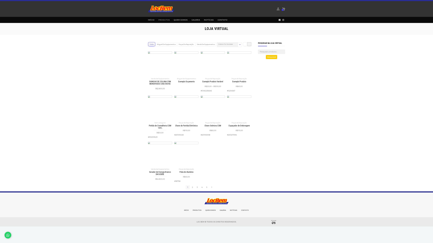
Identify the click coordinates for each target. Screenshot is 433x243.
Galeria (196, 20)
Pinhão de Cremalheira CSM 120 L (160, 127)
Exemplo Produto (239, 81)
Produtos (164, 20)
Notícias (209, 20)
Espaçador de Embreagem (239, 126)
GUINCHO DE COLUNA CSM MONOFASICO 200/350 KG (160, 82)
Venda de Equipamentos (206, 44)
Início (151, 20)
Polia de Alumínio (186, 172)
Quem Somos (181, 20)
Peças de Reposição (186, 44)
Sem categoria (160, 123)
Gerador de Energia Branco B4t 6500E (160, 173)
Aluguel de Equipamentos (166, 44)
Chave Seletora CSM (213, 126)
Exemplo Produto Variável (212, 81)
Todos (152, 44)
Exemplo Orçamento (186, 81)
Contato (222, 20)
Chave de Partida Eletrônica (186, 126)
